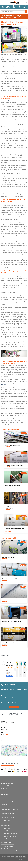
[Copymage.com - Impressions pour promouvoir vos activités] (13, 2)
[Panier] (26, 2)
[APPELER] (25, 6)
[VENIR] (19, 6)
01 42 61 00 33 (8, 696)
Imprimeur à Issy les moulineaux (9, 836)
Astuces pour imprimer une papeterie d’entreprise (11, 621)
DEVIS (14, 7)
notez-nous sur (10, 675)
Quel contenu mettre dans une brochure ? (13, 445)
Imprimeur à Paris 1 (5, 831)
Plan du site (4, 804)
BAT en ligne (4, 788)
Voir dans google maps (6, 741)
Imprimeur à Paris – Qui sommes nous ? (10, 807)
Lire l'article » (8, 446)
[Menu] (2, 2)
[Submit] (26, 11)
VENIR (19, 7)
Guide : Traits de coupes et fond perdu (10, 809)
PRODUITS (8, 7)
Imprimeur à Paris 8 (5, 823)
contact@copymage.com (11, 702)
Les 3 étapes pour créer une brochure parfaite (14, 465)
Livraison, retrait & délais (7, 783)
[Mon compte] (24, 2)
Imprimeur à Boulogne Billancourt (9, 833)
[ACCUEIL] (2, 6)
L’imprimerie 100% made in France (9, 785)
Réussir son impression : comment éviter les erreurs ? (12, 578)
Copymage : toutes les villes (7, 817)
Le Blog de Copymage (11, 15)
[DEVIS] (13, 6)
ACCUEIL (2, 7)
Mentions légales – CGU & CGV (8, 801)
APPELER (24, 7)
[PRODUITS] (8, 6)
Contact (3, 799)
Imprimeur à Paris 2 (5, 828)
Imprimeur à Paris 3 (5, 825)
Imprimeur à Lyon (5, 839)
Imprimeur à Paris (5, 820)
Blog (2, 791)
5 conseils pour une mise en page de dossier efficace (12, 600)
